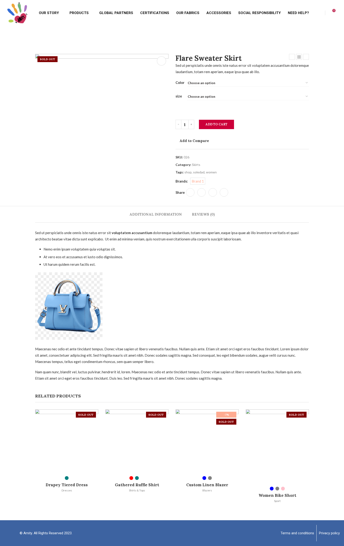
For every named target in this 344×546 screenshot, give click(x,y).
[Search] (341, 13)
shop (188, 172)
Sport (277, 501)
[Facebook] (159, 533)
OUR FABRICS (187, 13)
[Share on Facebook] (190, 192)
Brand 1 (198, 181)
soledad (199, 172)
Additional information (155, 214)
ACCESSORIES (218, 13)
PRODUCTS (79, 13)
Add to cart (216, 124)
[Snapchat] (172, 533)
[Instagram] (185, 533)
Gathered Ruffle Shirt (137, 484)
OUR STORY (49, 13)
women (211, 172)
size (179, 96)
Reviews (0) (203, 214)
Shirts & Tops (137, 490)
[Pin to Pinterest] (213, 192)
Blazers (207, 490)
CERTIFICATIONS (154, 13)
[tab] (156, 214)
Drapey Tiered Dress (67, 484)
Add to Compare (194, 140)
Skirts (196, 165)
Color (180, 82)
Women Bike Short (277, 495)
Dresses (67, 490)
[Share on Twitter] (201, 192)
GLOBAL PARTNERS (116, 13)
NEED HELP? (298, 13)
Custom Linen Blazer (207, 484)
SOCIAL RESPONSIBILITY (259, 13)
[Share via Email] (224, 192)
